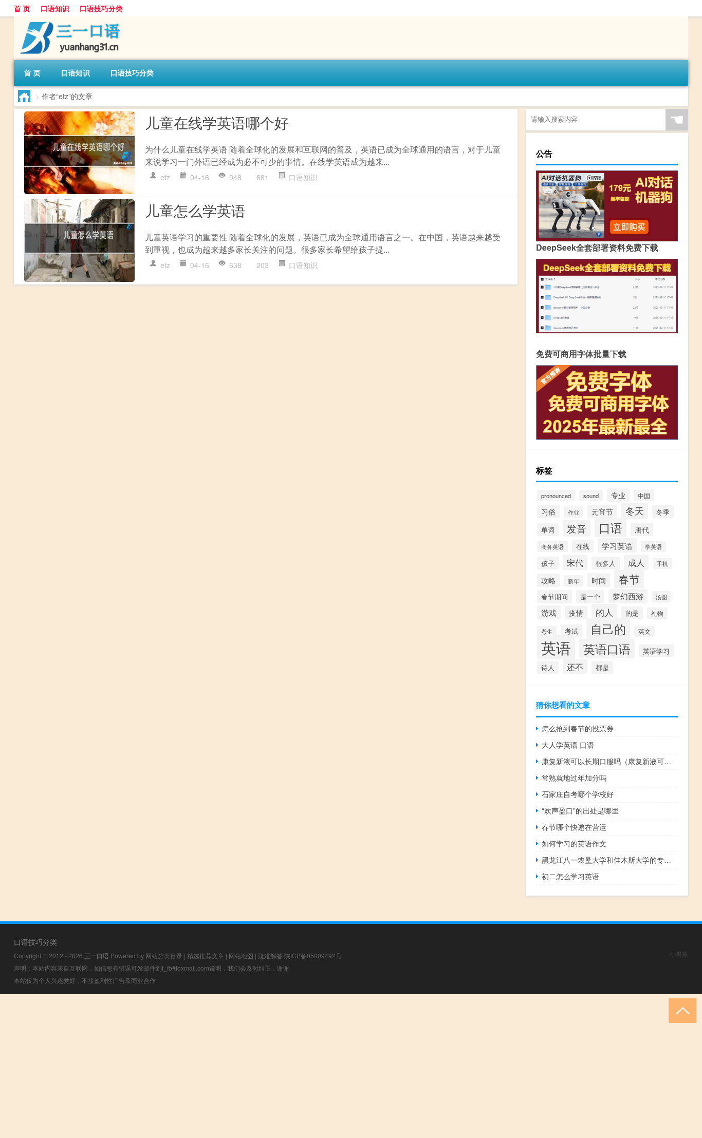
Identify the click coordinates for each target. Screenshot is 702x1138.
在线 (582, 546)
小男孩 (679, 954)
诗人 (548, 667)
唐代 (642, 529)
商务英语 (552, 546)
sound (591, 495)
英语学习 (656, 651)
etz (165, 177)
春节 (629, 578)
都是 (602, 667)
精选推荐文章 (205, 955)
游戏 (549, 612)
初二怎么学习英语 (570, 876)
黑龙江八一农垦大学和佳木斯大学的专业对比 (610, 860)
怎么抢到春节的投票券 (578, 728)
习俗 (548, 511)
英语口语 (607, 648)
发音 (576, 528)
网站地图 (241, 955)
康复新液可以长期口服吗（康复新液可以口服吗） (610, 761)
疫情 (576, 613)
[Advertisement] (308, 1066)
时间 (599, 580)
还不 (575, 666)
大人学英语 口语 (568, 744)
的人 (604, 611)
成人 (636, 562)
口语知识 (55, 8)
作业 (573, 512)
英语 (556, 647)
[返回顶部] (680, 1009)
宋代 (575, 562)
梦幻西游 (628, 596)
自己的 (608, 628)
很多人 (606, 563)
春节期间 (554, 596)
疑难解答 (270, 955)
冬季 (663, 512)
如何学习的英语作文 (574, 843)
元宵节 (602, 511)
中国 (644, 495)
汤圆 (661, 597)
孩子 (548, 563)
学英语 (653, 547)
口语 (610, 527)
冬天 (634, 510)
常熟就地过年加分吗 (574, 777)
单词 (548, 530)
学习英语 (617, 545)
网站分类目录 (163, 955)
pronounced (556, 495)
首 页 (22, 8)
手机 (662, 563)
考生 (546, 631)
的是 (632, 613)
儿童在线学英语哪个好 (217, 122)
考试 (571, 631)
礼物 (657, 613)
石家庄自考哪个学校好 (578, 794)
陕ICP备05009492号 (313, 955)
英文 (644, 631)
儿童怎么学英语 (195, 210)
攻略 (548, 580)
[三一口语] (68, 20)
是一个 (590, 596)
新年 (573, 581)
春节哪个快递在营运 (574, 827)
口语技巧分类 (101, 8)
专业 (618, 495)
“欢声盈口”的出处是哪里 (580, 810)
